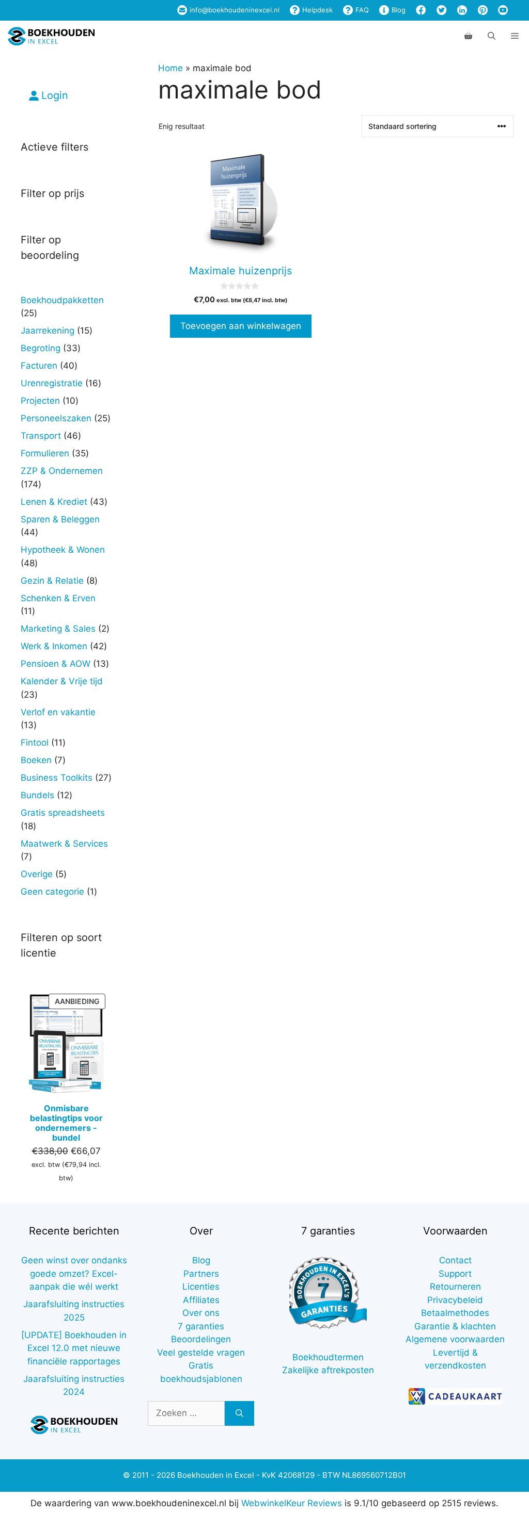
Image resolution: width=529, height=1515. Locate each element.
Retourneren (455, 1286)
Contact (455, 1260)
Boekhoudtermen (328, 1357)
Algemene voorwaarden (455, 1339)
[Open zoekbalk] (491, 36)
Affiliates (201, 1300)
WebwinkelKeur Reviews (291, 1503)
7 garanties (201, 1326)
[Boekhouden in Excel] (51, 36)
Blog (398, 10)
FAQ (361, 10)
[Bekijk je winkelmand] (468, 36)
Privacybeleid (455, 1300)
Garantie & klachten (455, 1326)
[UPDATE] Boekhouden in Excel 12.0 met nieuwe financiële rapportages (74, 1348)
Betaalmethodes (455, 1313)
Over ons (201, 1313)
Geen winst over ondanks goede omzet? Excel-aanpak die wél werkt (74, 1273)
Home (170, 68)
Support (455, 1274)
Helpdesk (316, 10)
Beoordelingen (201, 1339)
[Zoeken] (239, 1413)
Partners (201, 1274)
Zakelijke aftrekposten (328, 1370)
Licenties (201, 1286)
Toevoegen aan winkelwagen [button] (240, 326)
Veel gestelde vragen (201, 1352)
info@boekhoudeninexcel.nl (233, 10)
